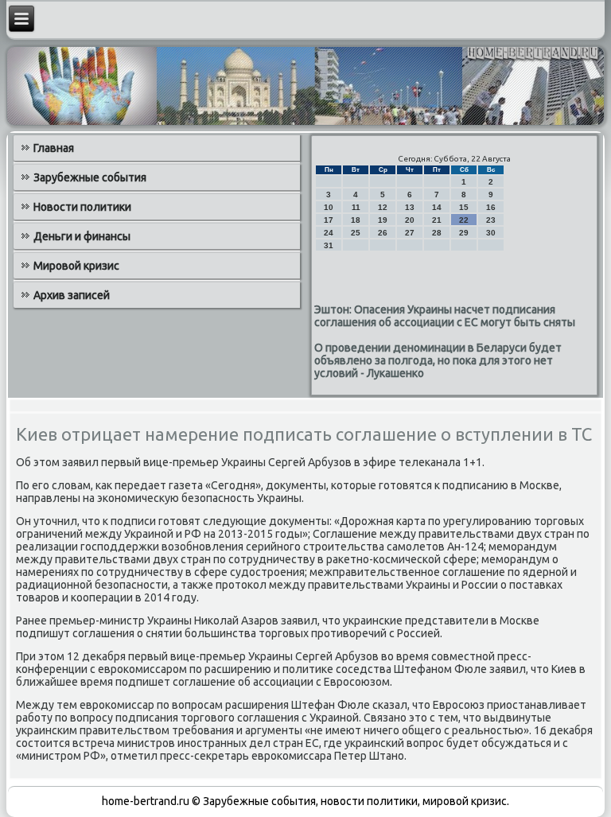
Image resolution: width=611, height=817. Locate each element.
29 (464, 232)
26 (382, 232)
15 (464, 207)
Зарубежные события (89, 177)
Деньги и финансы (81, 236)
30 (491, 232)
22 (464, 220)
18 (355, 220)
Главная (53, 148)
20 (409, 220)
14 (437, 207)
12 (382, 207)
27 (409, 232)
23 (491, 220)
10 (328, 207)
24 (328, 232)
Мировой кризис (76, 265)
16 (491, 207)
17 (328, 220)
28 (437, 232)
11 (356, 207)
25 (355, 232)
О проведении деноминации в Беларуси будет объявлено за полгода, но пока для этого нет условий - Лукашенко (438, 360)
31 (328, 245)
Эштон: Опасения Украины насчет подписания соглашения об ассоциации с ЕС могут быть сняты (444, 316)
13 (409, 207)
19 (382, 220)
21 (437, 220)
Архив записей (71, 295)
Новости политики (82, 206)
